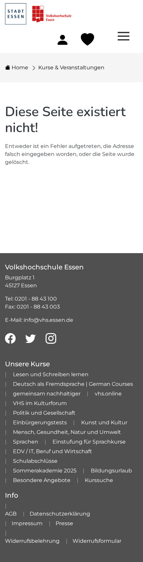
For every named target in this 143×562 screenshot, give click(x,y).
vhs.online (108, 393)
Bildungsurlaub (111, 470)
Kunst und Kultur (104, 422)
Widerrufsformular (96, 541)
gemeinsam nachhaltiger (46, 393)
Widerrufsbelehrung (32, 541)
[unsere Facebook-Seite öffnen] (10, 339)
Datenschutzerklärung (60, 514)
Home (19, 67)
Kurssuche (99, 480)
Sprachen (25, 442)
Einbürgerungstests (40, 422)
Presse (64, 523)
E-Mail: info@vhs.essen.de (39, 320)
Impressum (27, 523)
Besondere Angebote (42, 480)
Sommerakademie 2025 (44, 470)
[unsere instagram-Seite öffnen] (51, 339)
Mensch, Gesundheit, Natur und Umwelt (67, 432)
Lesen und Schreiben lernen (50, 374)
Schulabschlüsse (35, 461)
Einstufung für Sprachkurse (89, 442)
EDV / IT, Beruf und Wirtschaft (52, 451)
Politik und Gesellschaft (44, 413)
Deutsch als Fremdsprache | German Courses (73, 384)
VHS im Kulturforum (40, 403)
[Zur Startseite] (38, 12)
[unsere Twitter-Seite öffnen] (30, 339)
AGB (11, 514)
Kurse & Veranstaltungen (71, 67)
